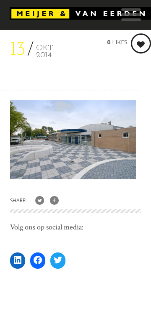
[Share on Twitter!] (39, 200)
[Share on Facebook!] (54, 200)
